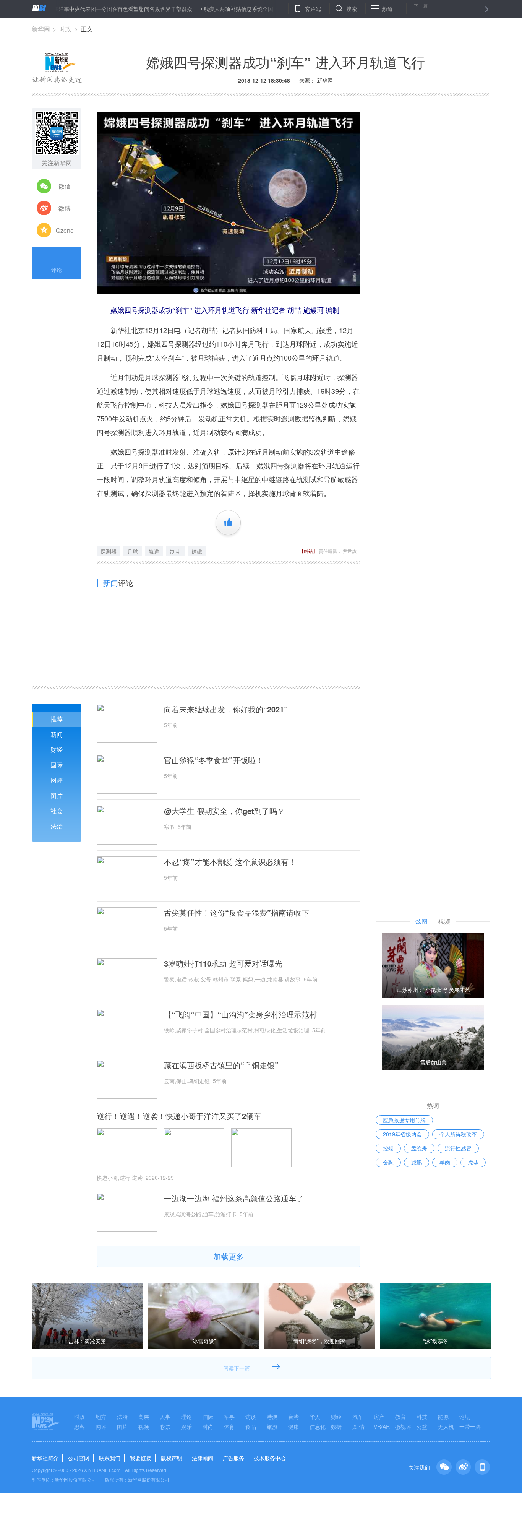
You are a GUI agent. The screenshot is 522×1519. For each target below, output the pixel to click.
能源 (443, 1416)
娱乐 (186, 1426)
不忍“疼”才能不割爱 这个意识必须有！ (230, 861)
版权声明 (171, 1458)
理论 (186, 1416)
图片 (56, 795)
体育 (229, 1426)
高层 (143, 1416)
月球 (132, 551)
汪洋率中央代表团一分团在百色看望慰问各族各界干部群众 (89, 9)
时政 (65, 28)
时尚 (208, 1426)
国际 (56, 764)
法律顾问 (202, 1458)
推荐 (56, 719)
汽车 (357, 1416)
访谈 (250, 1416)
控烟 (388, 1148)
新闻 (56, 734)
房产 (379, 1416)
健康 (293, 1426)
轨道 (154, 551)
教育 (400, 1416)
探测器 (109, 551)
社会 (56, 810)
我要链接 (140, 1458)
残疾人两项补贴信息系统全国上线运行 (215, 9)
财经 (56, 749)
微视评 (403, 1426)
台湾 (293, 1416)
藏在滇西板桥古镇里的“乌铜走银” (221, 1065)
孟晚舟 (419, 1148)
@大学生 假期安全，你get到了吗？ (224, 811)
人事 (165, 1416)
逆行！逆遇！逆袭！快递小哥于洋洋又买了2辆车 (179, 1116)
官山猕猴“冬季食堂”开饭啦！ (213, 760)
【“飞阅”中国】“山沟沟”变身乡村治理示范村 (240, 1014)
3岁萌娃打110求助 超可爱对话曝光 (223, 963)
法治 (56, 826)
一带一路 (470, 1426)
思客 (79, 1426)
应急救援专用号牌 (404, 1120)
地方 (101, 1416)
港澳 (272, 1416)
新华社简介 (45, 1458)
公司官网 (78, 1458)
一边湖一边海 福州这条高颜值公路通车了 (234, 1198)
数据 (336, 1426)
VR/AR (382, 1426)
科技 (422, 1416)
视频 (143, 1426)
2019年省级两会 (402, 1134)
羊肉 (444, 1162)
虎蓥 (473, 1162)
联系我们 (109, 1458)
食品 (250, 1426)
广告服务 (233, 1458)
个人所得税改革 (458, 1134)
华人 (315, 1416)
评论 (56, 269)
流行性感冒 (458, 1148)
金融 (388, 1162)
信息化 (318, 1426)
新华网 (41, 28)
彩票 (165, 1426)
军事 (229, 1416)
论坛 (464, 1416)
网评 (56, 780)
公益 (422, 1426)
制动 (175, 551)
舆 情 (358, 1426)
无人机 (446, 1426)
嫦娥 (196, 551)
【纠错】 (308, 550)
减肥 (416, 1162)
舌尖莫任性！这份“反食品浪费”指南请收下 (236, 912)
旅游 (272, 1426)
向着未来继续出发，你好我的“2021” (226, 709)
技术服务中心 (270, 1458)
